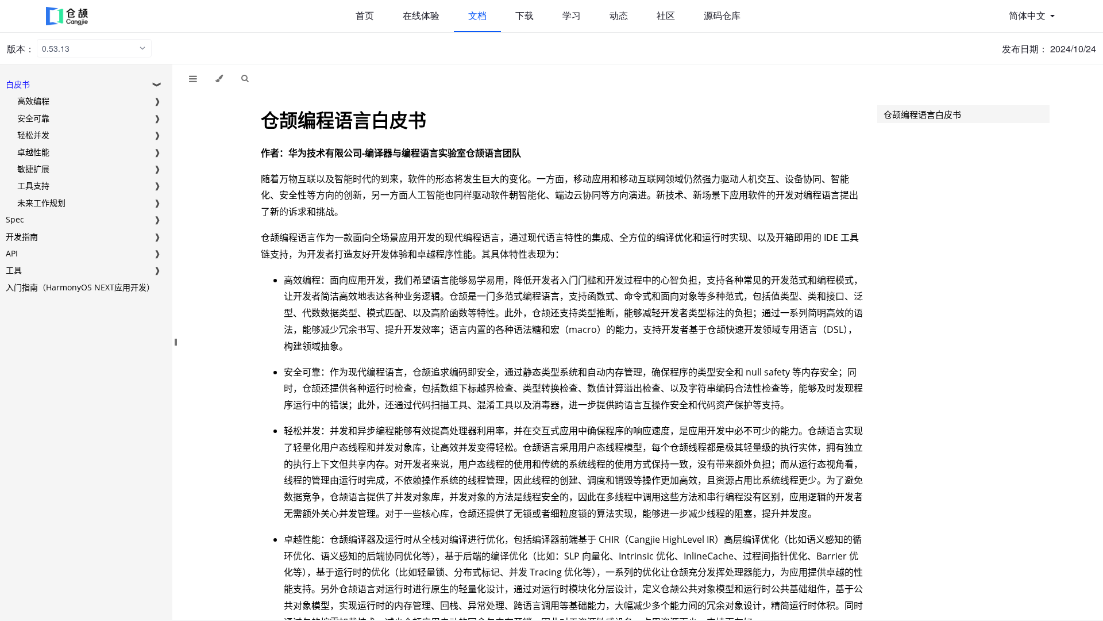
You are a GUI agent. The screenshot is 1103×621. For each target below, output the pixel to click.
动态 (619, 16)
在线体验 (421, 16)
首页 (365, 16)
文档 (477, 16)
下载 (524, 16)
